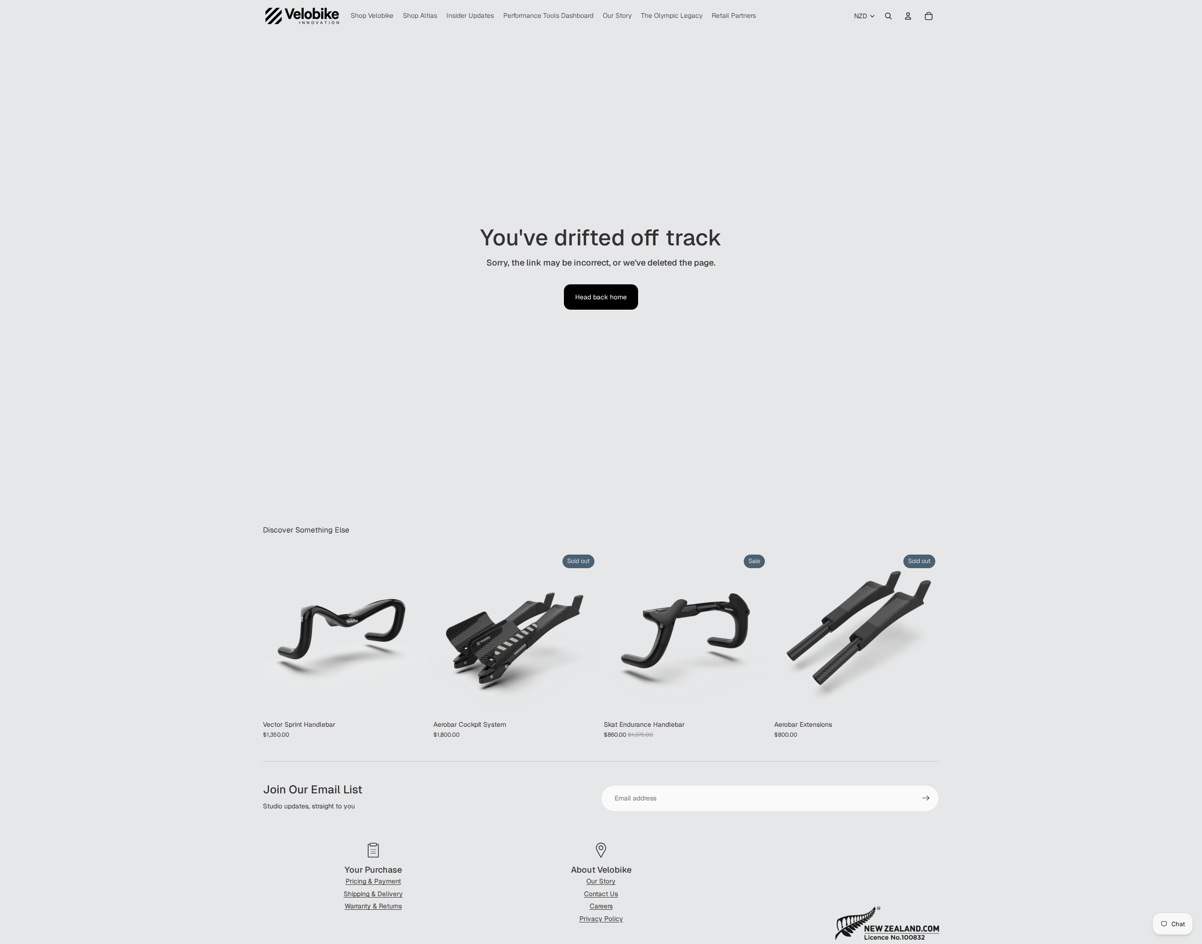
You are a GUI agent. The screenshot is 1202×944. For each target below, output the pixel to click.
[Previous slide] (277, 633)
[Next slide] (414, 633)
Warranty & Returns (373, 906)
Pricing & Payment (373, 881)
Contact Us (601, 894)
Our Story (601, 881)
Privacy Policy (601, 918)
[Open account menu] (908, 16)
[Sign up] (926, 798)
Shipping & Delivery (373, 894)
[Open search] (888, 16)
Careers (601, 906)
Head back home (601, 297)
